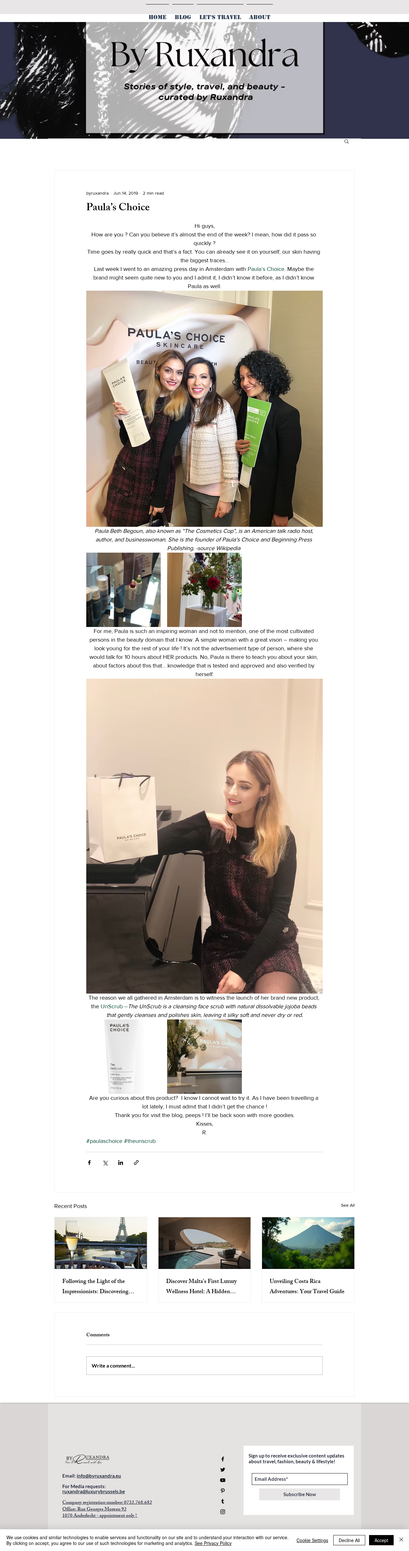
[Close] (401, 1540)
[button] (346, 141)
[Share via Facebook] (89, 1163)
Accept (381, 1540)
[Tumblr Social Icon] (223, 1501)
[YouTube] (223, 1480)
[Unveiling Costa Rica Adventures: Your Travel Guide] (308, 1243)
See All (348, 1205)
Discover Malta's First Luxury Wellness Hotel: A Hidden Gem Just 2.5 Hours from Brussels (201, 1287)
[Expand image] (123, 590)
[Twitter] (223, 1469)
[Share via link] (136, 1163)
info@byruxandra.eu (99, 1476)
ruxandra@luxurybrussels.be (93, 1491)
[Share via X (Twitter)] (105, 1163)
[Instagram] (223, 1512)
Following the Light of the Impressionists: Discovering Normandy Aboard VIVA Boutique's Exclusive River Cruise (95, 1287)
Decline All (349, 1540)
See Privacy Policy (213, 1543)
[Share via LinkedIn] (121, 1163)
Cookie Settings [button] (312, 1540)
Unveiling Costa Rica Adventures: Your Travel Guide (307, 1287)
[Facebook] (223, 1459)
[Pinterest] (223, 1491)
